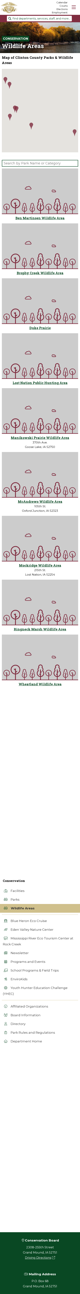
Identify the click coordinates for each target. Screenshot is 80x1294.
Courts (64, 5)
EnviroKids (19, 979)
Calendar (62, 2)
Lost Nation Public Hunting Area (40, 383)
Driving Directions (38, 1257)
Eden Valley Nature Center (31, 929)
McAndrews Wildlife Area (40, 501)
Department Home (26, 1041)
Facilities (17, 891)
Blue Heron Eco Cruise (28, 921)
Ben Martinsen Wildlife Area (40, 218)
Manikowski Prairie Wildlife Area (40, 438)
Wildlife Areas (22, 908)
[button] (74, 133)
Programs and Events (27, 962)
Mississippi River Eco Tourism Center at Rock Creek (38, 941)
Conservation (15, 38)
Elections (62, 9)
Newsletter (19, 953)
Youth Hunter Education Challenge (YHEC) (35, 991)
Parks (15, 899)
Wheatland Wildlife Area (40, 684)
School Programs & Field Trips (34, 970)
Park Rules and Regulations (32, 1032)
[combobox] (39, 18)
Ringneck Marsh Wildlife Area (40, 629)
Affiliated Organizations (29, 1006)
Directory (17, 1024)
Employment (60, 12)
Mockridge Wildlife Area (40, 565)
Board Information (25, 1015)
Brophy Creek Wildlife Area (40, 273)
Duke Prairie (40, 328)
